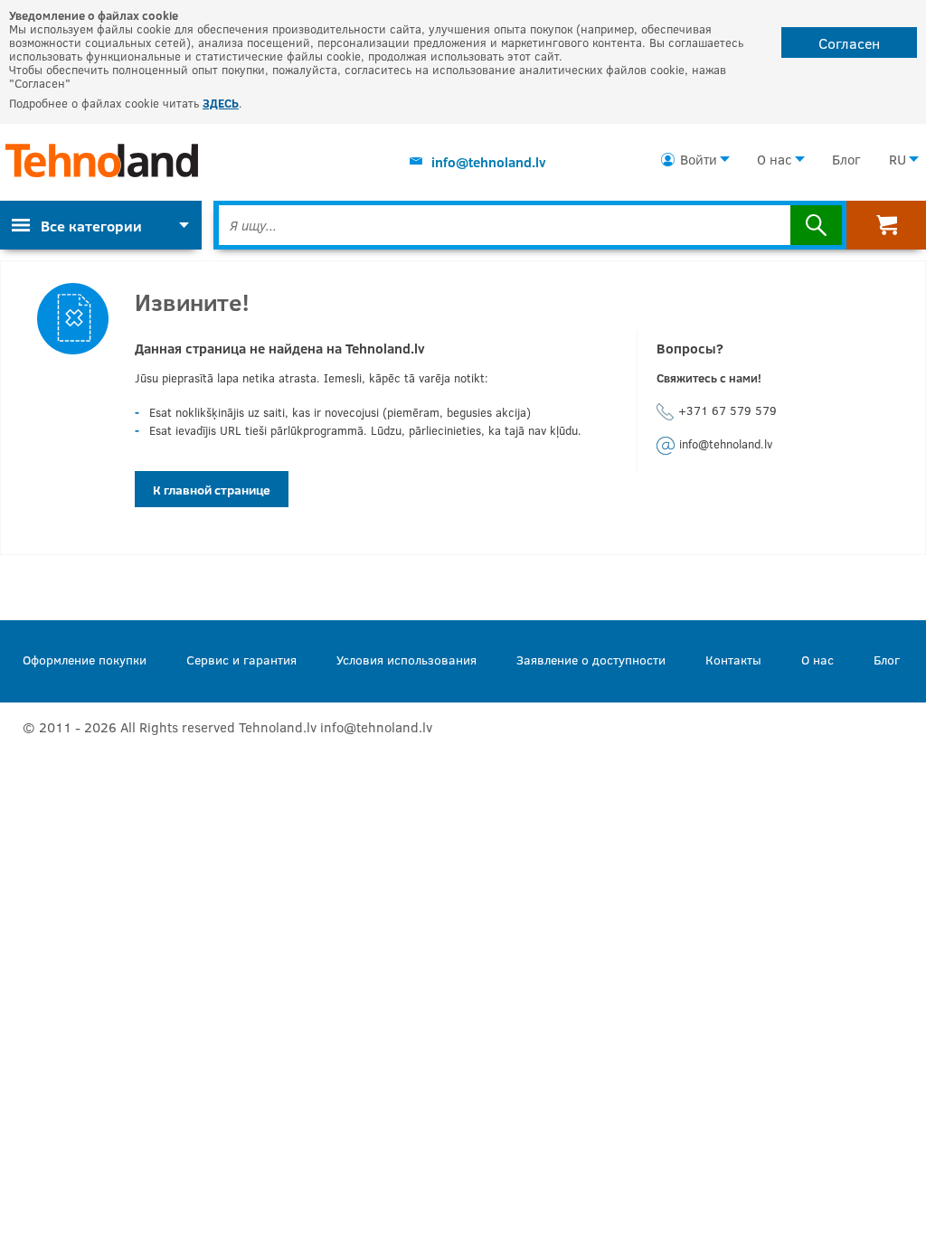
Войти (698, 159)
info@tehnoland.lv (488, 162)
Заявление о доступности (591, 659)
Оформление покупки (84, 659)
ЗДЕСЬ (221, 103)
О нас (774, 159)
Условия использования (406, 659)
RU (897, 159)
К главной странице (211, 489)
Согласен (849, 42)
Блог (846, 159)
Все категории (91, 225)
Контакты (733, 659)
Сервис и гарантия (241, 659)
